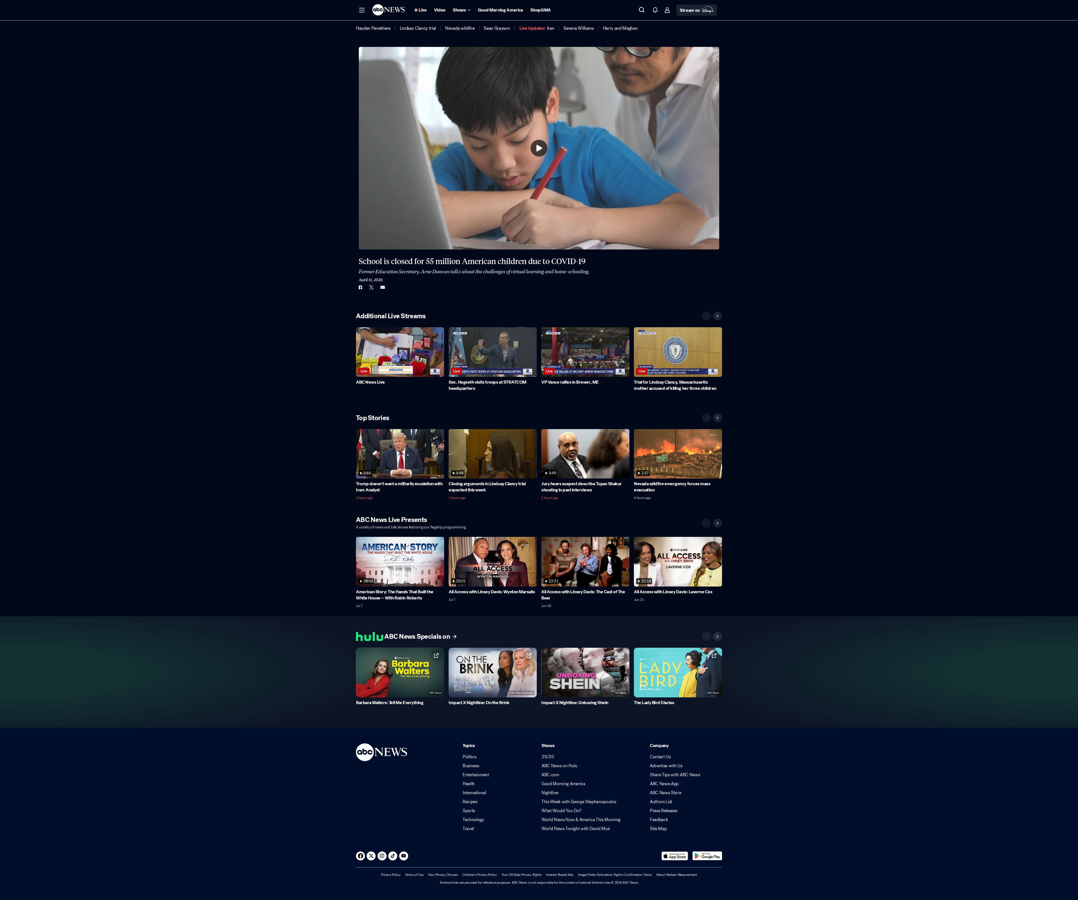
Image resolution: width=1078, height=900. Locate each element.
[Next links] (717, 636)
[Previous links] (706, 636)
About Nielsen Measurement (676, 874)
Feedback (659, 819)
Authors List (661, 802)
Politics (469, 757)
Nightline (550, 793)
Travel (468, 828)
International (474, 793)
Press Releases (663, 811)
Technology (473, 819)
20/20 (548, 757)
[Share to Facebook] (360, 287)
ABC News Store (665, 793)
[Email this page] (382, 287)
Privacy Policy (391, 874)
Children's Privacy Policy (479, 874)
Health (469, 784)
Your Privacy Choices (443, 874)
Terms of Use (414, 874)
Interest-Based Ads (560, 874)
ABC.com (550, 775)
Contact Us (660, 757)
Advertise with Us (666, 766)
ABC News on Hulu (559, 766)
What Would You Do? (561, 811)
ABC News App (664, 784)
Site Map (658, 828)
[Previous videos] (706, 316)
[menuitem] (373, 28)
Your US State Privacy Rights (521, 874)
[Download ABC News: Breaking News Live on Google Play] (707, 855)
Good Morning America (563, 784)
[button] (362, 10)
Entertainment (476, 775)
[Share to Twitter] (371, 287)
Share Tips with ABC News (675, 775)
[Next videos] (717, 316)
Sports (469, 811)
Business (471, 766)
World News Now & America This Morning (581, 819)
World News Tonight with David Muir (576, 828)
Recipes (470, 802)
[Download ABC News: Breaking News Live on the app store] (674, 855)
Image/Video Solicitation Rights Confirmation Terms (615, 874)
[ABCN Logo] (388, 9)
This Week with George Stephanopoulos (579, 802)
